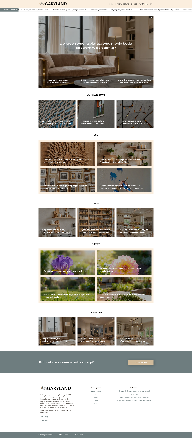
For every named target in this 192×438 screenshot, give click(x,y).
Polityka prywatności (45, 435)
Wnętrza (143, 4)
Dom (111, 4)
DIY (151, 4)
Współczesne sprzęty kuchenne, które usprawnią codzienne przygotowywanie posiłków (57, 231)
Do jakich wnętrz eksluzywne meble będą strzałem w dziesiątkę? (96, 46)
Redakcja (44, 416)
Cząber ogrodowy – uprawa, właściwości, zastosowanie (123, 295)
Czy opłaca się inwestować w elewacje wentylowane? (57, 122)
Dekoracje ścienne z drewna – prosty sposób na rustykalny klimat (68, 160)
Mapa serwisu (64, 435)
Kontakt (44, 420)
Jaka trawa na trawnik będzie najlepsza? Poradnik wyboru (134, 81)
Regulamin (79, 435)
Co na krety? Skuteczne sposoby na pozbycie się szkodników (78, 10)
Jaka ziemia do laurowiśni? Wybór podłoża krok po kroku (125, 10)
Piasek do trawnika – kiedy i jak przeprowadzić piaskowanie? (171, 10)
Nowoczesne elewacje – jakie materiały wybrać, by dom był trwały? (134, 122)
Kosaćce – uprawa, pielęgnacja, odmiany (57, 81)
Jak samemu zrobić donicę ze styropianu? (134, 397)
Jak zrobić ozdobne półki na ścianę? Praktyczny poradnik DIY (120, 160)
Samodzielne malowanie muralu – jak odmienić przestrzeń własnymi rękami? (121, 187)
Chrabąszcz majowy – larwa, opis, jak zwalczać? (35, 10)
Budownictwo (122, 4)
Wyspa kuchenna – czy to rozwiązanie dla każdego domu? (134, 231)
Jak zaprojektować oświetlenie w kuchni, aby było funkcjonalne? (134, 339)
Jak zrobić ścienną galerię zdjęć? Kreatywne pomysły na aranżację (68, 187)
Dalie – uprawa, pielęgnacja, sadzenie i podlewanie (96, 81)
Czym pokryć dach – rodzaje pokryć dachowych (134, 401)
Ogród (134, 4)
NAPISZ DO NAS (141, 362)
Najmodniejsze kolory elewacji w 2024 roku (92, 122)
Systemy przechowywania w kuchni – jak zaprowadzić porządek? (95, 231)
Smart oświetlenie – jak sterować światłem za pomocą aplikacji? (93, 339)
